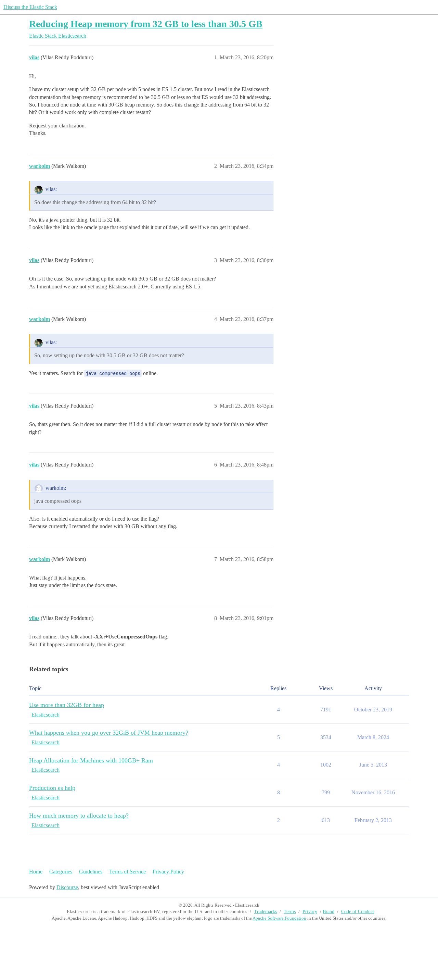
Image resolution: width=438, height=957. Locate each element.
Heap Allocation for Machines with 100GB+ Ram (91, 760)
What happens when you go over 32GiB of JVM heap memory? (108, 732)
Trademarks (265, 911)
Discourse (67, 887)
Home (35, 871)
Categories (60, 871)
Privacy (309, 911)
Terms (290, 911)
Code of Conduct (357, 911)
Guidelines (90, 871)
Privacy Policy (168, 871)
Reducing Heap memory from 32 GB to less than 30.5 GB (145, 23)
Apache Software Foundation (279, 918)
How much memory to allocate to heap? (79, 815)
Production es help (52, 787)
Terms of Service (127, 871)
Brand (328, 911)
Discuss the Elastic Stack (30, 7)
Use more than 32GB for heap (66, 704)
